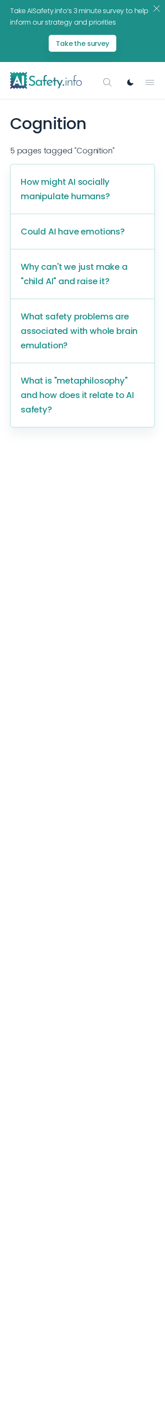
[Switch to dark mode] (130, 82)
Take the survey (82, 43)
